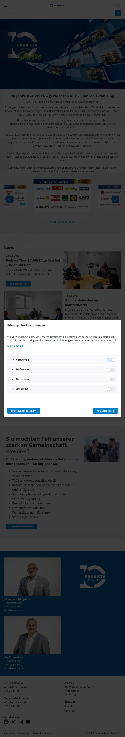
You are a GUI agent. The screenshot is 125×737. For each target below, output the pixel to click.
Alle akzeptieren (105, 410)
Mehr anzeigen (15, 345)
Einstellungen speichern (23, 410)
